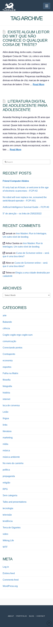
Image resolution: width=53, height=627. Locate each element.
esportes (7, 367)
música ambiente (11, 457)
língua (6, 418)
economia (8, 360)
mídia (5, 444)
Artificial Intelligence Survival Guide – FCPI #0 (26, 207)
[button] (46, 6)
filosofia (6, 380)
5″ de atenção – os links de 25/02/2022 (22, 213)
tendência (8, 521)
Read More (38, 84)
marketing (8, 437)
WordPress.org (10, 586)
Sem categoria (10, 495)
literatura (7, 431)
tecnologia (8, 508)
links (5, 425)
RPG (5, 489)
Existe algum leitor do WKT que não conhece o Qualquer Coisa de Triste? (26, 38)
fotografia (7, 386)
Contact (41, 616)
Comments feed (11, 580)
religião (6, 482)
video (5, 534)
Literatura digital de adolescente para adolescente (25, 105)
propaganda (9, 476)
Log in (6, 567)
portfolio (21, 616)
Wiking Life (8, 540)
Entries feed (9, 573)
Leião (5, 412)
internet (6, 399)
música (6, 450)
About (11, 616)
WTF (5, 547)
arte (5, 315)
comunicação (9, 341)
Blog (31, 616)
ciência (6, 328)
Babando (7, 322)
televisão (7, 515)
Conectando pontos (12, 347)
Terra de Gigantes (11, 527)
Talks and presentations (14, 502)
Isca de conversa (11, 405)
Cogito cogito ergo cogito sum (18, 335)
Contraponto (9, 354)
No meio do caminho (13, 463)
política (6, 470)
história (6, 392)
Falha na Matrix (10, 373)
